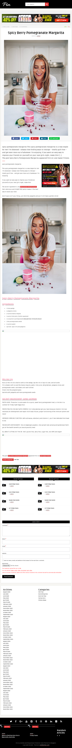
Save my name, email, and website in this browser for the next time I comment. (24, 560)
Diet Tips (16, 459)
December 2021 (8, 707)
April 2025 (6, 625)
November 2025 (8, 610)
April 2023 (6, 674)
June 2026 (6, 596)
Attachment (5, 563)
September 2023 (8, 664)
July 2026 (5, 594)
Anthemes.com (44, 745)
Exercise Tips (42, 596)
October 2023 (7, 662)
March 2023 (6, 676)
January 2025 (7, 631)
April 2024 (6, 649)
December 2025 (8, 608)
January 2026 (7, 606)
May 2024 (6, 647)
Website (4, 553)
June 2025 (6, 621)
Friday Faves (34, 735)
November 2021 (8, 709)
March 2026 (6, 602)
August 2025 (6, 616)
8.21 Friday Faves (14, 492)
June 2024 (6, 645)
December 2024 (8, 633)
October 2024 (7, 637)
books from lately (14, 500)
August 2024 (6, 641)
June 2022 (6, 695)
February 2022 (7, 703)
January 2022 (7, 705)
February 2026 (7, 604)
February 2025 (7, 629)
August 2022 (6, 690)
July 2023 (5, 668)
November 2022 (8, 684)
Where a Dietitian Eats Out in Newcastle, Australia (11, 736)
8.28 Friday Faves (14, 484)
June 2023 (6, 670)
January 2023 (7, 680)
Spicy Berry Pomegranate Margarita (18, 456)
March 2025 (6, 627)
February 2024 (7, 653)
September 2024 (8, 639)
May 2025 (6, 623)
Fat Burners (41, 598)
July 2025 (5, 618)
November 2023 (8, 660)
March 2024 (6, 651)
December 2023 (8, 658)
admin (38, 36)
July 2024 (5, 643)
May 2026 (6, 598)
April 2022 (6, 699)
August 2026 (6, 592)
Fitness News (42, 600)
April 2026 (6, 600)
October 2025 (7, 612)
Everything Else (43, 594)
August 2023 (6, 666)
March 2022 (6, 701)
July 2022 (5, 693)
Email (4, 546)
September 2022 (8, 688)
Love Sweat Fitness (45, 456)
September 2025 (8, 614)
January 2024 (7, 655)
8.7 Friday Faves (13, 508)
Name (4, 539)
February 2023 (7, 678)
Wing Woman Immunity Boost (32, 319)
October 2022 (7, 686)
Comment (5, 525)
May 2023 (6, 672)
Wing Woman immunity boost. (28, 187)
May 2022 (6, 697)
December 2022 (8, 682)
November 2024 (8, 635)
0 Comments (24, 26)
